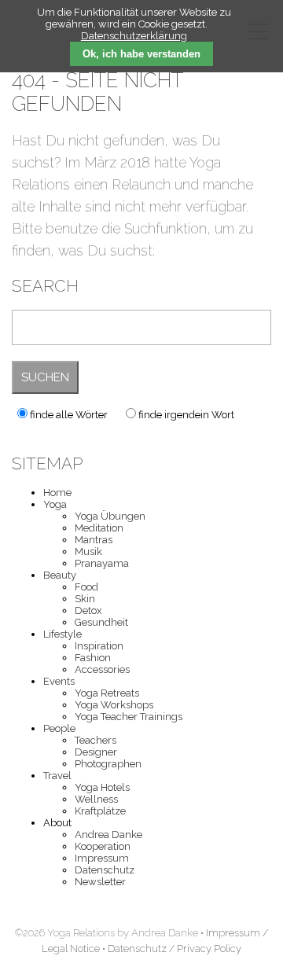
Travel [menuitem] (57, 775)
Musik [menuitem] (88, 551)
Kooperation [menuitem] (102, 846)
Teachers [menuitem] (95, 740)
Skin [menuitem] (85, 599)
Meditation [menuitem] (99, 528)
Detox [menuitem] (88, 610)
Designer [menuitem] (96, 752)
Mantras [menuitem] (93, 540)
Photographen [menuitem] (108, 764)
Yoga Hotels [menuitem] (102, 787)
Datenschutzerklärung (134, 36)
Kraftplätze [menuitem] (100, 811)
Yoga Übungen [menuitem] (110, 516)
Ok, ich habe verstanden (141, 54)
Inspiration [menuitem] (99, 646)
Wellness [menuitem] (96, 799)
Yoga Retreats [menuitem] (107, 693)
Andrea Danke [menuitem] (108, 834)
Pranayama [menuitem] (102, 563)
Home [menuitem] (57, 492)
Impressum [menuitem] (102, 858)
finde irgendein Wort (186, 415)
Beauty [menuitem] (59, 575)
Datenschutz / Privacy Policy (174, 948)
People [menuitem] (59, 728)
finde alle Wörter (69, 415)
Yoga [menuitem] (55, 504)
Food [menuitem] (86, 587)
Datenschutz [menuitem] (104, 870)
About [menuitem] (57, 823)
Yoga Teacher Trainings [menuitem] (128, 716)
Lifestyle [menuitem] (62, 634)
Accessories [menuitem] (102, 669)
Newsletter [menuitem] (100, 882)
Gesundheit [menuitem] (101, 622)
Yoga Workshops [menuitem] (114, 705)
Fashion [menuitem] (93, 658)
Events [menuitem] (59, 681)
